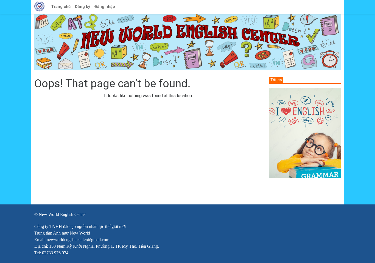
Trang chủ (61, 6)
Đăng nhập (104, 6)
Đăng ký (82, 6)
